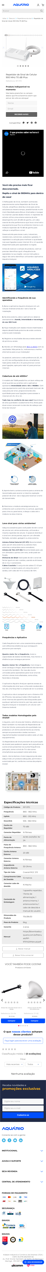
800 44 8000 (32, 347)
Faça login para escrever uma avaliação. (23, 1041)
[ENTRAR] (39, 5)
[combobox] (23, 11)
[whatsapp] (23, 123)
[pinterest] (31, 123)
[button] (23, 46)
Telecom (12, 18)
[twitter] (27, 123)
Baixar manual (24, 949)
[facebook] (35, 123)
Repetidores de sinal (24, 18)
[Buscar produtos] (41, 11)
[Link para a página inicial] (4, 18)
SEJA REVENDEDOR (34, 1262)
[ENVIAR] (21, 114)
